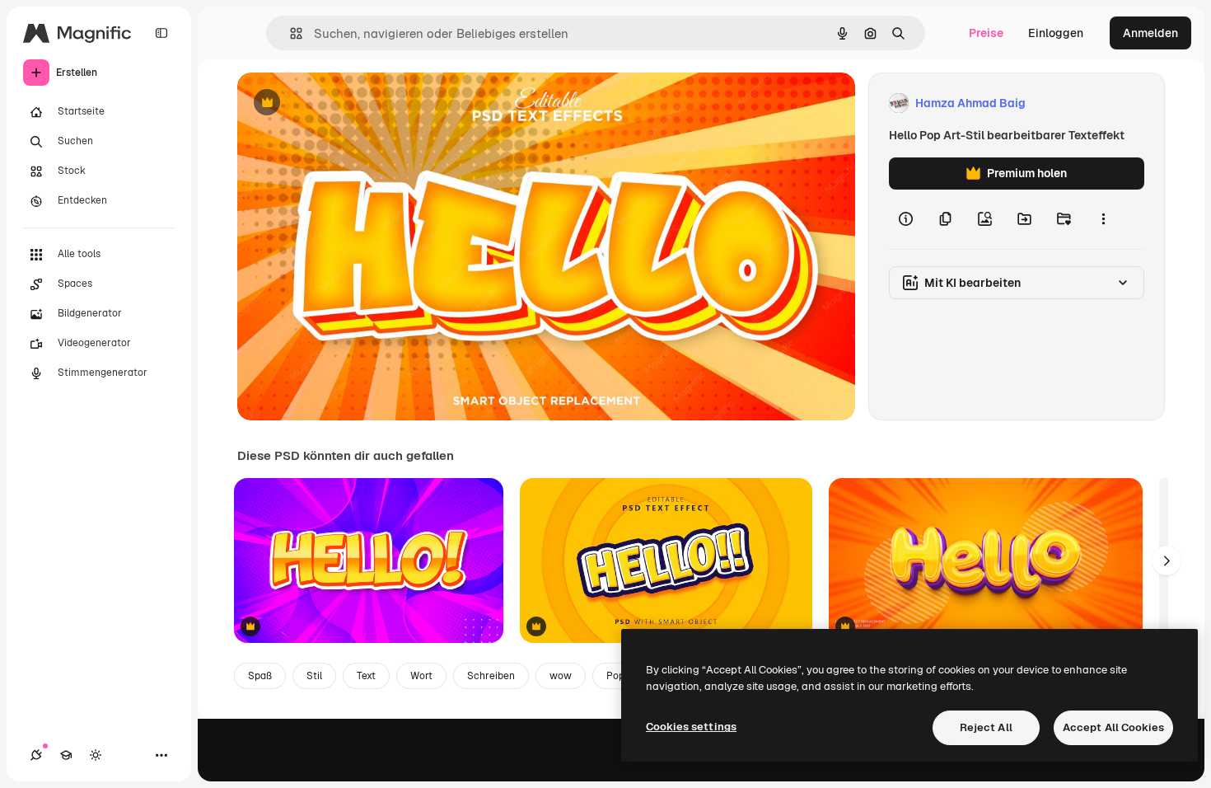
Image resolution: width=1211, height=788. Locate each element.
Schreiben (491, 675)
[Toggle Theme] (95, 755)
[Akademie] (66, 755)
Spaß (260, 675)
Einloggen (1055, 33)
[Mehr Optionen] (1103, 219)
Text (366, 675)
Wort (421, 675)
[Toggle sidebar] (161, 33)
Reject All (986, 727)
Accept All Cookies (1113, 727)
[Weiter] (1166, 560)
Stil (314, 675)
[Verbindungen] (36, 755)
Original (343, 103)
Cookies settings (691, 727)
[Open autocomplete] (289, 33)
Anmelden (1150, 33)
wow (560, 675)
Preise (986, 33)
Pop (615, 675)
